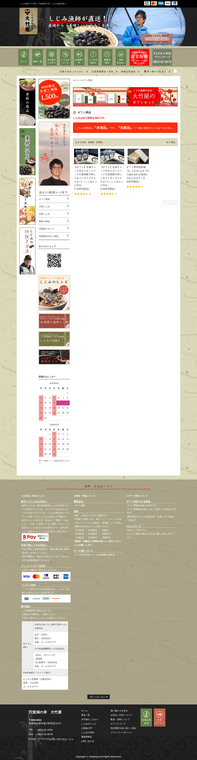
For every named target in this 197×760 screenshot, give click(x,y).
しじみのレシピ (88, 723)
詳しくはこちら (97, 697)
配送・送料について (120, 719)
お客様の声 (86, 728)
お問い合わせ (87, 741)
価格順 (91, 142)
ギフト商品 (87, 80)
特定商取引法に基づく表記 (123, 728)
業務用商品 (86, 737)
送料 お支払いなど (84, 515)
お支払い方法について (121, 715)
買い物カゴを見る (119, 710)
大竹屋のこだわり (89, 719)
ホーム (76, 80)
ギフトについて (118, 723)
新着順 (99, 142)
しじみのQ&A (87, 732)
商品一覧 (85, 715)
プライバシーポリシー (121, 732)
